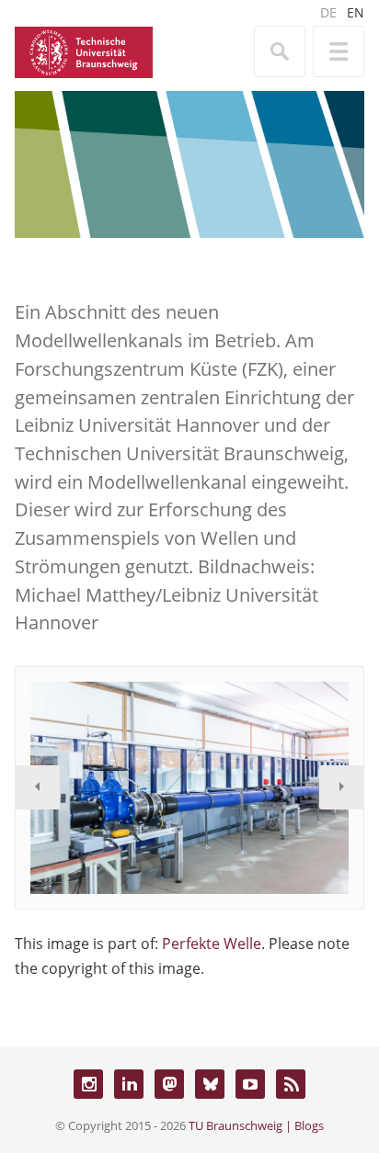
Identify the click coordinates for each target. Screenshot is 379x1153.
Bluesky (209, 1084)
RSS (290, 1084)
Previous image (38, 787)
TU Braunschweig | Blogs (256, 1125)
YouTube (250, 1084)
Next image (341, 787)
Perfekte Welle (211, 943)
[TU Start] (84, 50)
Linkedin (129, 1084)
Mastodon (169, 1084)
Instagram (88, 1084)
